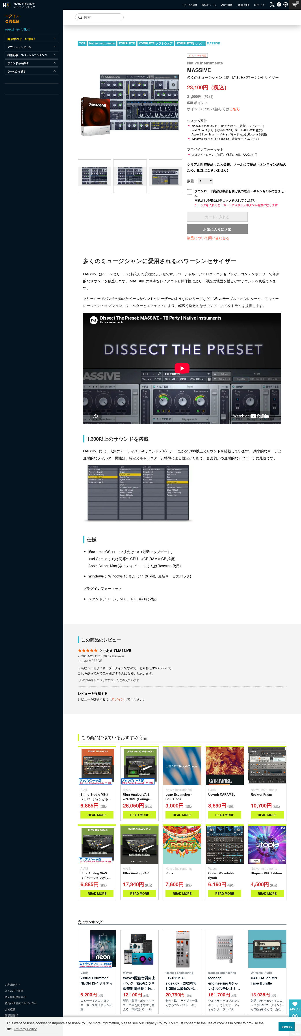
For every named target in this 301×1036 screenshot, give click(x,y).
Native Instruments (102, 43)
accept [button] (287, 1026)
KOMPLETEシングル (190, 43)
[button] (274, 1026)
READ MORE (97, 815)
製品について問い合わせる (208, 237)
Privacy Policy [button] (25, 1029)
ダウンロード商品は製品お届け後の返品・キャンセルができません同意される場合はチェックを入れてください (239, 198)
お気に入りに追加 (217, 229)
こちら (234, 108)
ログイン (118, 699)
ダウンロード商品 (197, 55)
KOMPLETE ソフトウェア (156, 43)
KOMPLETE (127, 43)
